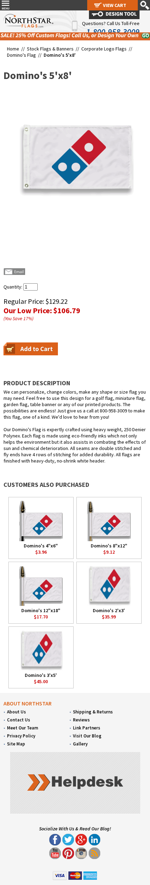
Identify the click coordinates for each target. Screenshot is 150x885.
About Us (16, 712)
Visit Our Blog (87, 736)
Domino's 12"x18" (40, 610)
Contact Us (18, 720)
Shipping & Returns (93, 712)
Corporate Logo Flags (104, 49)
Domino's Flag (21, 55)
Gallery (80, 744)
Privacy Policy (21, 736)
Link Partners (86, 728)
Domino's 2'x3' (109, 610)
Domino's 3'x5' (41, 675)
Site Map (16, 744)
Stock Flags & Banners (50, 49)
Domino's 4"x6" (41, 546)
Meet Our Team (22, 728)
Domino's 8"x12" (109, 546)
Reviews (81, 720)
